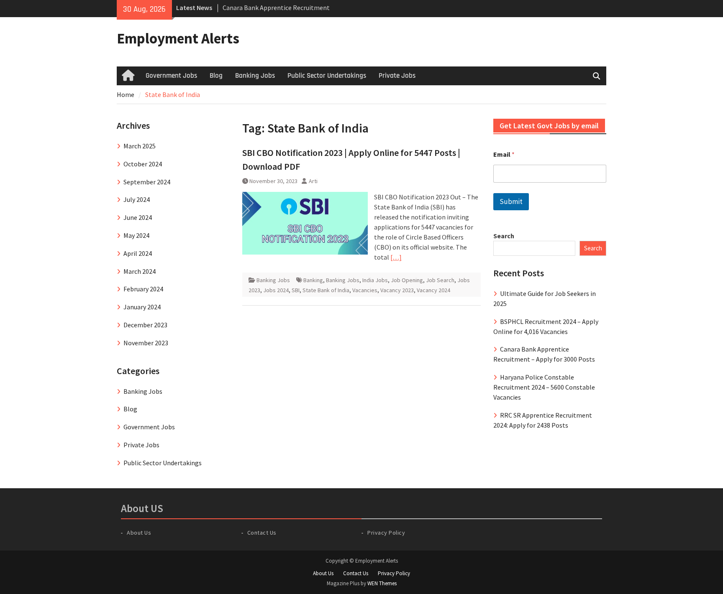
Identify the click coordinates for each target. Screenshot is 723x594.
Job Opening (407, 280)
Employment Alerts (178, 38)
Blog (216, 75)
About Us (139, 532)
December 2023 (145, 325)
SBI (296, 290)
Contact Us (262, 532)
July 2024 (136, 199)
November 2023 (145, 343)
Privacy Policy (386, 532)
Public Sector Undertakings (326, 75)
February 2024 (143, 289)
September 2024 (146, 182)
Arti (313, 181)
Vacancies (364, 290)
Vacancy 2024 (433, 290)
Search (503, 236)
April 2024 (137, 253)
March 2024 (139, 271)
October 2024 (142, 164)
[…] (396, 257)
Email (504, 154)
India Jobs (375, 280)
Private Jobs (397, 75)
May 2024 (136, 235)
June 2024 (137, 217)
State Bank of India (326, 290)
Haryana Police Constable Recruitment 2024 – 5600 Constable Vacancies (544, 387)
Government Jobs (171, 75)
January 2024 (142, 307)
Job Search (440, 280)
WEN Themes (382, 583)
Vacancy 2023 (397, 290)
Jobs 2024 (276, 290)
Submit (511, 201)
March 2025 (139, 146)
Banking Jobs (255, 75)
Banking (313, 280)
